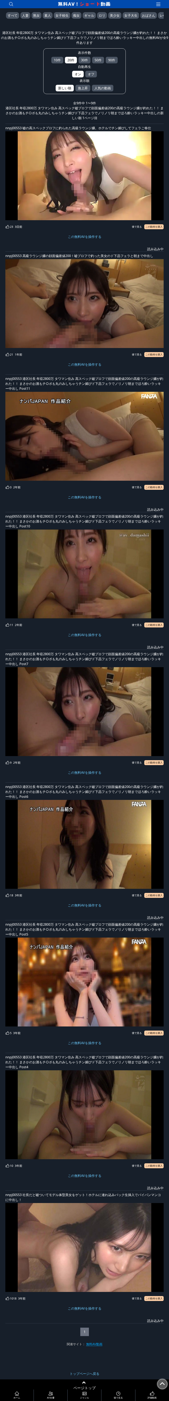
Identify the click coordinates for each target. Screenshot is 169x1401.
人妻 (25, 15)
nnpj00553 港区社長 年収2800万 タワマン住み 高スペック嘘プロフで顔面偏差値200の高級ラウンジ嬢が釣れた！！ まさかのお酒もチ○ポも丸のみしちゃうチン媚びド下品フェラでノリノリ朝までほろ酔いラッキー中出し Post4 (84, 1062)
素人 (47, 15)
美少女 (115, 15)
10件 (57, 60)
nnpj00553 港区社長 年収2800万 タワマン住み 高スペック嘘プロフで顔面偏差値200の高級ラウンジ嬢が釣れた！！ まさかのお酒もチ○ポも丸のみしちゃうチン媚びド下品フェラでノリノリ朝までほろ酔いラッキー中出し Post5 (84, 929)
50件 (98, 60)
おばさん (148, 15)
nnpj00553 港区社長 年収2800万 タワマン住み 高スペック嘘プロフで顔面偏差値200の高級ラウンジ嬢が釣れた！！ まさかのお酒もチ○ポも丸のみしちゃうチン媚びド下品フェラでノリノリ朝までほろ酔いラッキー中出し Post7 (84, 659)
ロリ (102, 15)
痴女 (76, 15)
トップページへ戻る (84, 1373)
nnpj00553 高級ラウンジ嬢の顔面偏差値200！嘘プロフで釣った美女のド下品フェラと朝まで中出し (79, 256)
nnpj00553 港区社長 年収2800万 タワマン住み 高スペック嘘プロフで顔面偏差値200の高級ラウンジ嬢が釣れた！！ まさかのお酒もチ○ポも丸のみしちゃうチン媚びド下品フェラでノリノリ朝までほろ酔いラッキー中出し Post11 (84, 383)
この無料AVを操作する (84, 236)
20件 (70, 60)
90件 (111, 60)
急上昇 (83, 88)
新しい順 (64, 88)
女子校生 (62, 15)
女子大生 (130, 15)
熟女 (36, 15)
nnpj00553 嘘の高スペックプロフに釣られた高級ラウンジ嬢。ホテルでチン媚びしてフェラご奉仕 (78, 128)
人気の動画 (102, 88)
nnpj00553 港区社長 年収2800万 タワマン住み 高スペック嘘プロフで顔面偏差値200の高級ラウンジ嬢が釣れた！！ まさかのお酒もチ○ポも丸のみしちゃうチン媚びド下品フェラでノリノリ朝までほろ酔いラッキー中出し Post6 (84, 791)
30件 (84, 60)
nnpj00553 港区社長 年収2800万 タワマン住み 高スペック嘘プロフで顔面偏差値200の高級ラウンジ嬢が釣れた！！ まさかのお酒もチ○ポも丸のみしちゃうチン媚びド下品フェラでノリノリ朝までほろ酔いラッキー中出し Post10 (84, 521)
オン (78, 74)
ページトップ (84, 1387)
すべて (13, 15)
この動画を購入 (154, 226)
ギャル (89, 15)
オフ (91, 74)
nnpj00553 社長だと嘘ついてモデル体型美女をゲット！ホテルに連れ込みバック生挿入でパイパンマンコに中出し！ (83, 1197)
